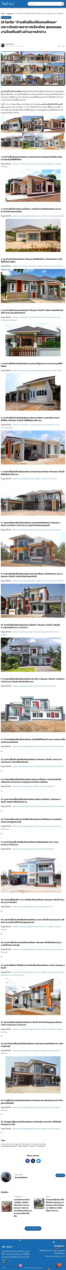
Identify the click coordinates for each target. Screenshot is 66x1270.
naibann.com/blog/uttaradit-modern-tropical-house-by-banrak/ (38, 581)
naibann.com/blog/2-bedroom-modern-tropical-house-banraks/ (38, 266)
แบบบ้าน (32, 1145)
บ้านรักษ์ (26, 107)
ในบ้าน (8, 104)
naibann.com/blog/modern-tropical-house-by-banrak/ (34, 686)
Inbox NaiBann (59, 1250)
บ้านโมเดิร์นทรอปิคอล (9, 1145)
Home (3, 13)
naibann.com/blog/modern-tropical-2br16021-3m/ (33, 907)
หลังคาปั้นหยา (22, 1145)
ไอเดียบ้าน (41, 1145)
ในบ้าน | (8, 4)
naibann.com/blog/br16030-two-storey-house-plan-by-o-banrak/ (39, 806)
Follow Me (60, 1175)
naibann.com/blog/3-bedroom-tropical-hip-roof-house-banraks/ (38, 216)
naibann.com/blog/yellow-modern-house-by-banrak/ (33, 786)
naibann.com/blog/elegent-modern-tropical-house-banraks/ (37, 1129)
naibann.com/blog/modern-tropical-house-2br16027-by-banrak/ (38, 746)
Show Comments (33, 1228)
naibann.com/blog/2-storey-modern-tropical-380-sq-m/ (35, 479)
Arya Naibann (10, 44)
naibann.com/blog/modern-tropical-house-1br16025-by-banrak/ (38, 766)
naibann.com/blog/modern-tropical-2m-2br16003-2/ (33, 849)
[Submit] (62, 4)
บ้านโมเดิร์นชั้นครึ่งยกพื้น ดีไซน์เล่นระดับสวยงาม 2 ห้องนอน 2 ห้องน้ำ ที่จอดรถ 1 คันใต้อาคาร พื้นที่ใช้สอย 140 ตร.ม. (55, 1205)
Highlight (10, 13)
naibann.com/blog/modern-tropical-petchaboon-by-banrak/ (37, 530)
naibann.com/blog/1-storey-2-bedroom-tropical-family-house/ (37, 370)
